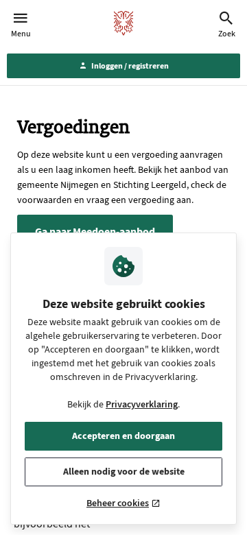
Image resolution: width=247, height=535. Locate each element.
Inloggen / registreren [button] (130, 65)
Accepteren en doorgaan (123, 435)
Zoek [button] (226, 33)
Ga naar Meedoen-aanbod (95, 231)
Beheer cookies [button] (117, 503)
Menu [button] (21, 33)
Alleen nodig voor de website (124, 471)
